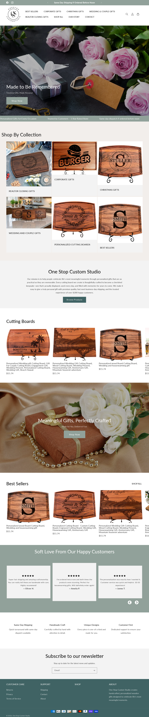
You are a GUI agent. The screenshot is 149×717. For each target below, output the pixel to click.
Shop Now (17, 100)
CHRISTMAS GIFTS (109, 189)
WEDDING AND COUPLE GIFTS (24, 233)
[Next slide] (143, 112)
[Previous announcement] (47, 2)
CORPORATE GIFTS (64, 179)
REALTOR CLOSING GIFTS (22, 191)
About (43, 698)
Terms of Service (13, 698)
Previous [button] (129, 601)
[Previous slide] (138, 112)
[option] (75, 582)
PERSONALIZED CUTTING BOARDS (72, 244)
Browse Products (74, 299)
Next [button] (135, 601)
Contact (43, 694)
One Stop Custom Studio (21, 716)
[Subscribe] (94, 670)
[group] (28, 352)
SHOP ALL (137, 484)
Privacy (9, 694)
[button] (127, 14)
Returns (9, 690)
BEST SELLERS (107, 247)
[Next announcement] (101, 2)
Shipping (44, 690)
